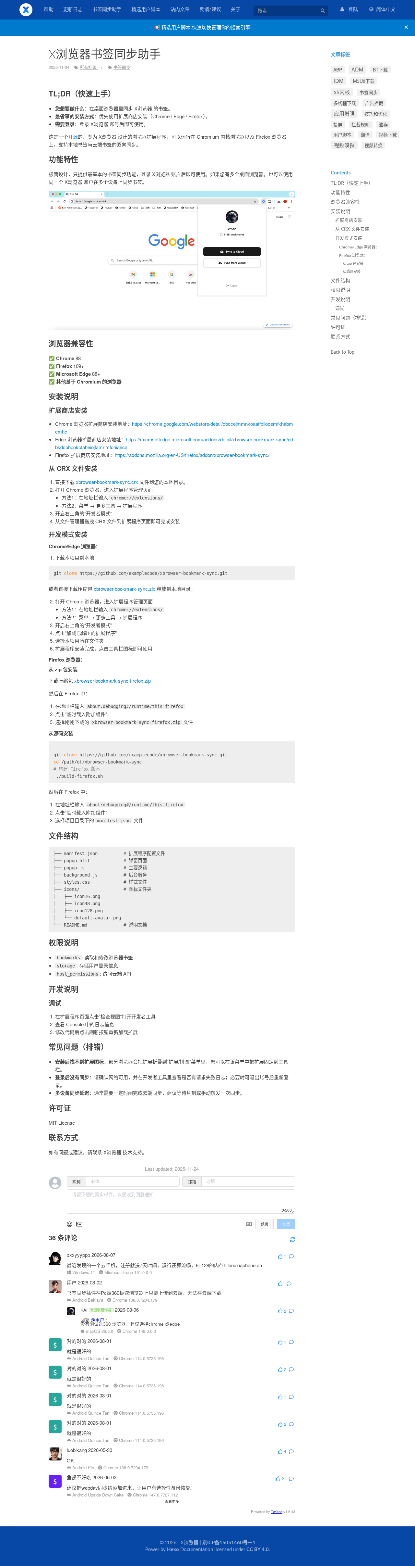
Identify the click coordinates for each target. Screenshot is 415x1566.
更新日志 (73, 9)
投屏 (337, 124)
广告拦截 (374, 103)
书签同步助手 (107, 9)
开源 (73, 136)
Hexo (173, 1549)
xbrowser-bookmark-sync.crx (107, 481)
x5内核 (342, 92)
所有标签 (89, 67)
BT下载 (380, 69)
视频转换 (373, 145)
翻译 (365, 134)
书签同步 (121, 67)
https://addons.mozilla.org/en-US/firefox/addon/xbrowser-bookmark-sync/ (192, 454)
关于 (236, 9)
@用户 (97, 1320)
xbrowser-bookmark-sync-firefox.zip (112, 680)
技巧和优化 (375, 113)
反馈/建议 (210, 9)
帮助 (48, 9)
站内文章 (180, 9)
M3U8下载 (363, 81)
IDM (338, 80)
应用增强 (344, 113)
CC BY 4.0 (257, 1549)
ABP (337, 69)
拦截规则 (360, 124)
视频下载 (388, 134)
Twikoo (276, 1511)
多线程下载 (344, 103)
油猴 (383, 124)
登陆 (351, 9)
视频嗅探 (344, 145)
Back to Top (342, 352)
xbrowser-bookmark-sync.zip (124, 588)
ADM (357, 69)
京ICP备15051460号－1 (228, 1542)
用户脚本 (342, 134)
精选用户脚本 (145, 9)
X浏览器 (25, 9)
